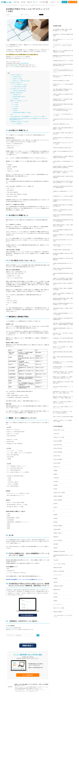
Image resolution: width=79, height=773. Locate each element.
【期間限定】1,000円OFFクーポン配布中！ (20, 121)
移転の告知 (16, 98)
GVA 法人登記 (8, 5)
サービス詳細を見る (27, 675)
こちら (36, 66)
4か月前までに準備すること (17, 82)
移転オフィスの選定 (18, 78)
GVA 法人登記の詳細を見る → (28, 615)
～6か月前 (16, 102)
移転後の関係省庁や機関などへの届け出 (22, 112)
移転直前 (16, 108)
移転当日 (16, 110)
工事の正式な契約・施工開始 (20, 86)
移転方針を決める (17, 76)
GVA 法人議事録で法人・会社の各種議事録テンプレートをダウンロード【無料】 (28, 116)
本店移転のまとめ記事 (24, 5)
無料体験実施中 (25, 63)
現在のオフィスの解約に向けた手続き (22, 80)
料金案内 (16, 64)
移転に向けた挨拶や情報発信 (20, 90)
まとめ (12, 114)
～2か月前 (16, 106)
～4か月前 (16, 104)
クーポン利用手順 (17, 123)
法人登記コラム (16, 5)
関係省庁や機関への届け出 (19, 96)
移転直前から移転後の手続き (17, 92)
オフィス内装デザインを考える (20, 84)
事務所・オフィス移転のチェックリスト (19, 100)
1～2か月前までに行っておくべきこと (19, 88)
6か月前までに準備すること (17, 74)
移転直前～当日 (17, 94)
